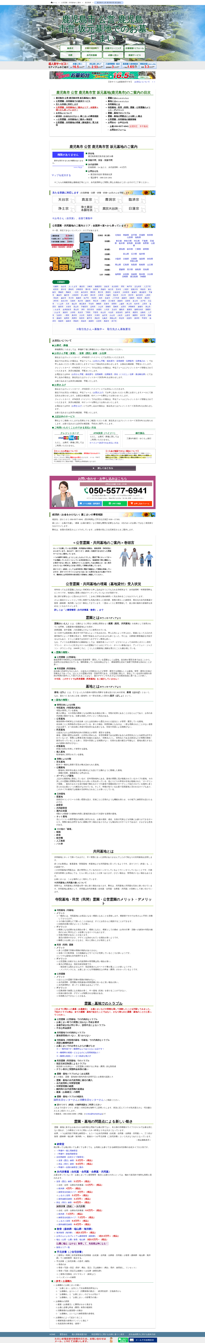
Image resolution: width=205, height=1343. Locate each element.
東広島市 (82, 304)
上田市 (144, 304)
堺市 (122, 286)
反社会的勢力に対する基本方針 (142, 1334)
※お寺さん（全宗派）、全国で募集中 (72, 218)
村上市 (129, 304)
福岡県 (118, 274)
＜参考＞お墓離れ (63, 1281)
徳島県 (138, 269)
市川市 (71, 298)
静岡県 (146, 249)
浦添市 (65, 312)
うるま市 (56, 312)
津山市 (147, 306)
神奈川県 (128, 241)
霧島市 (121, 309)
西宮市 (147, 298)
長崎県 (134, 274)
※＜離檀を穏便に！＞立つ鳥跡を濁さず (73, 1056)
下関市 (88, 312)
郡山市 (76, 309)
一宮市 (76, 292)
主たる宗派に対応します (65, 192)
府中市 (63, 289)
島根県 (142, 265)
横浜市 (82, 286)
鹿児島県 (134, 277)
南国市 (91, 321)
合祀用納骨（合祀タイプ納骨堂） (70, 1157)
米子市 (114, 321)
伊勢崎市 (131, 306)
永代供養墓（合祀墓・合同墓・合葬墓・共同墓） (84, 1171)
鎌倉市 (59, 295)
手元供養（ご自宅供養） (70, 1251)
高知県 (146, 269)
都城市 (59, 318)
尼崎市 (131, 298)
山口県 (150, 265)
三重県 (138, 249)
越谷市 (63, 298)
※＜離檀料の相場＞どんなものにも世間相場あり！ (78, 1052)
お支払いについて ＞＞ (145, 82)
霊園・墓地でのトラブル (103, 1003)
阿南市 (76, 321)
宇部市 (95, 312)
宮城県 (142, 235)
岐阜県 (130, 249)
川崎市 (89, 286)
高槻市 (103, 289)
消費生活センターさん (92, 1099)
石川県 (134, 254)
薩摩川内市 (138, 309)
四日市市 (90, 309)
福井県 (142, 254)
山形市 (127, 315)
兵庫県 (134, 259)
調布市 (71, 289)
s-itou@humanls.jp (94, 1114)
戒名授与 (110, 361)
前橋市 (108, 306)
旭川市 (80, 301)
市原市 (94, 298)
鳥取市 (106, 321)
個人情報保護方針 (79, 1334)
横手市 (89, 318)
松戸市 (86, 298)
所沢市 (130, 295)
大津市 (72, 312)
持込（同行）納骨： (76, 1164)
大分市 (81, 315)
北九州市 (137, 286)
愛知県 (122, 249)
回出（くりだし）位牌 (123, 374)
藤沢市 (66, 295)
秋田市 (81, 318)
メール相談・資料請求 (91, 503)
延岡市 (66, 318)
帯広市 (95, 301)
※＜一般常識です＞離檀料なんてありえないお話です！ (80, 1049)
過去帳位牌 (140, 374)
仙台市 (63, 286)
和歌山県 (134, 261)
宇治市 (91, 304)
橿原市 (135, 312)
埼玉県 (137, 241)
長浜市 (80, 312)
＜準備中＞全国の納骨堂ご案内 (69, 1167)
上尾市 (147, 295)
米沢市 (142, 315)
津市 (83, 309)
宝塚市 (72, 301)
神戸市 (129, 286)
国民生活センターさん (66, 1099)
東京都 (119, 241)
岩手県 (134, 235)
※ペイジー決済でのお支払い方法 (103, 443)
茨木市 (118, 289)
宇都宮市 (84, 306)
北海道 (118, 235)
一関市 (66, 315)
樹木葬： (70, 1188)
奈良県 (150, 259)
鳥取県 (134, 265)
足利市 (92, 306)
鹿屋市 (129, 309)
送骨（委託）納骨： (76, 1160)
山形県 (130, 237)
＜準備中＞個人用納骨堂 (67, 1151)
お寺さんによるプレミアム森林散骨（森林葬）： (88, 1236)
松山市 (103, 312)
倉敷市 (140, 306)
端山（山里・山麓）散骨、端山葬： (82, 1240)
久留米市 (116, 292)
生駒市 (143, 312)
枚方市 (110, 289)
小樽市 (103, 301)
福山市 (74, 304)
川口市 (123, 295)
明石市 (139, 298)
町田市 (56, 289)
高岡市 (74, 318)
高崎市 (115, 306)
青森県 (126, 235)
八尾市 (126, 289)
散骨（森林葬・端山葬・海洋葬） (75, 1229)
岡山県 (118, 265)
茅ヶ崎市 (84, 295)
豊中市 (88, 289)
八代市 (106, 309)
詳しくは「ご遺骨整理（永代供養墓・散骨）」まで (78, 610)
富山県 (126, 254)
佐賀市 (129, 318)
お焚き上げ (98, 392)
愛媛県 (122, 269)
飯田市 (60, 306)
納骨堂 (60, 1144)
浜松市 (106, 286)
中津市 (97, 315)
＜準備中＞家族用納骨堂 (67, 1154)
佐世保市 (119, 312)
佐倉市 (107, 298)
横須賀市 (142, 292)
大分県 (150, 274)
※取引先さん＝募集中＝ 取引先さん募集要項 (103, 329)
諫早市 (127, 312)
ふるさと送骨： (74, 1195)
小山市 (100, 306)
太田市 (123, 306)
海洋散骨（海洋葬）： (76, 1233)
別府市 (89, 315)
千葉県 (145, 241)
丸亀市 (104, 318)
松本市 (136, 304)
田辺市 (121, 318)
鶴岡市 (135, 315)
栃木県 (122, 243)
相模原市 (98, 286)
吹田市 (95, 289)
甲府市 (144, 318)
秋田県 (150, 235)
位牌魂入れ (140, 361)
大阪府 (118, 259)
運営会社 (63, 1334)
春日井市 (84, 292)
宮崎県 (125, 277)
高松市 (97, 318)
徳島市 (68, 321)
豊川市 (100, 292)
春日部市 (139, 295)
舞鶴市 (98, 304)
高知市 (83, 321)
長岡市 (114, 304)
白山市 (112, 315)
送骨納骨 (120, 361)
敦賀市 (60, 321)
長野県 (146, 243)
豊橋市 (60, 292)
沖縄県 (143, 277)
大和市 (100, 295)
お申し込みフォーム (141, 503)
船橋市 (78, 298)
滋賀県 (142, 259)
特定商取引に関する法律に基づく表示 (108, 1334)
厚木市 (92, 295)
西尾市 (108, 292)
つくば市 (60, 304)
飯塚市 (134, 292)
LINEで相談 (116, 503)
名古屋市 (115, 286)
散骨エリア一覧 (63, 1247)
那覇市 (148, 309)
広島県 (126, 265)
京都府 (126, 259)
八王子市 (147, 286)
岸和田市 (79, 289)
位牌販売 (130, 361)
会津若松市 (67, 309)
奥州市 (74, 315)
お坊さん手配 (99, 361)
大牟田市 (125, 292)
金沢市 (104, 315)
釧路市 (120, 301)
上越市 (121, 304)
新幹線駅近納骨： (75, 1199)
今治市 (110, 312)
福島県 (138, 237)
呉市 (67, 304)
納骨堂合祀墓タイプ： (76, 1192)
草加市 (56, 298)
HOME (52, 1334)
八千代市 (115, 298)
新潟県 (138, 243)
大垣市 (68, 306)
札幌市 (56, 286)
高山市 (76, 306)
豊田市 (92, 292)
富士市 (135, 301)
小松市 (119, 315)
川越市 (108, 295)
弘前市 (59, 315)
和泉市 (143, 289)
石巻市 (106, 304)
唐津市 (136, 318)
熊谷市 (115, 295)
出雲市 (98, 321)
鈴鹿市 (99, 309)
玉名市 (114, 309)
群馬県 (130, 243)
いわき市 (56, 309)
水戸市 (143, 301)
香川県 (130, 269)
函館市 (88, 301)
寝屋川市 (134, 289)
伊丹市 (56, 301)
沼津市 (127, 301)
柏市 (100, 298)
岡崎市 (68, 292)
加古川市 (64, 301)
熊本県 (142, 274)
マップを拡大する (61, 175)
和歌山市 (113, 318)
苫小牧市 (111, 301)
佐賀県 (126, 274)
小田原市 (75, 295)
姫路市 (124, 298)
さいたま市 (73, 286)
